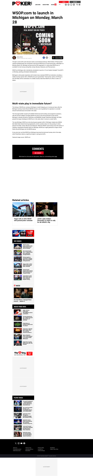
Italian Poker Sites (54, 449)
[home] (22, 3)
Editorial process (17, 450)
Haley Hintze (20, 57)
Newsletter (27, 450)
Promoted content (17, 449)
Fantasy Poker (46, 4)
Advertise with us (29, 449)
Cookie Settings (41, 450)
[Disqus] (38, 179)
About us (15, 447)
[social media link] (66, 5)
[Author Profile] (14, 58)
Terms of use (28, 447)
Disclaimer (52, 447)
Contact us (40, 449)
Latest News (37, 4)
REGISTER (75, 2)
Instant (53, 4)
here (56, 156)
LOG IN (63, 2)
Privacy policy (41, 447)
